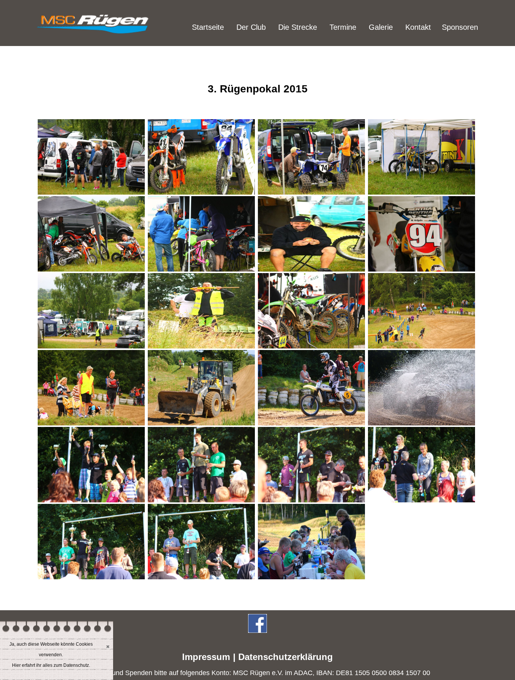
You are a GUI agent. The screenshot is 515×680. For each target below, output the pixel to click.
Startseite (208, 27)
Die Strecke (297, 27)
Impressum (206, 657)
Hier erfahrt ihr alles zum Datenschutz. (51, 665)
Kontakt (418, 27)
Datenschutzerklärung (285, 657)
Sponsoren (460, 27)
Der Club (251, 27)
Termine (343, 27)
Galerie (381, 27)
